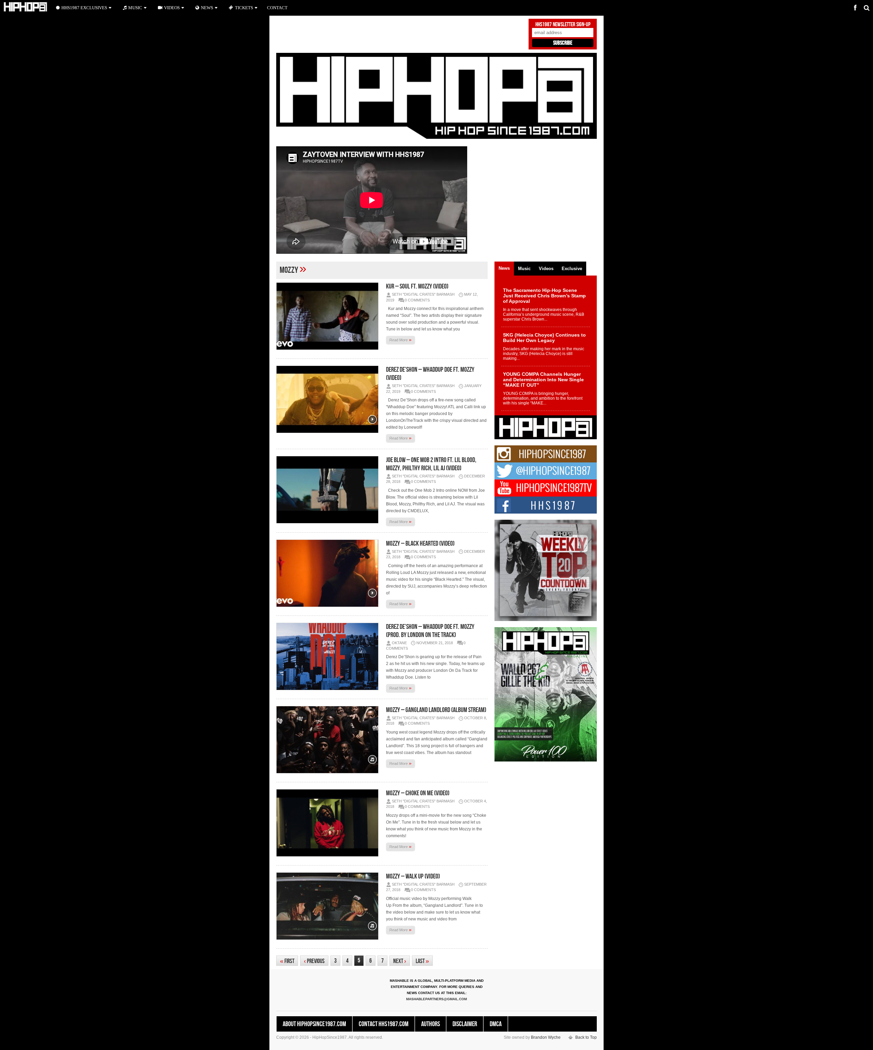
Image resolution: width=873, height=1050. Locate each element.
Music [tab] (524, 268)
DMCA (496, 1024)
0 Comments (417, 300)
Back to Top (586, 1037)
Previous (314, 961)
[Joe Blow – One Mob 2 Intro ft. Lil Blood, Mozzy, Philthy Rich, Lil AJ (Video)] (329, 489)
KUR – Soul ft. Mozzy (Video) (417, 286)
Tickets (244, 7)
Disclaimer (465, 1024)
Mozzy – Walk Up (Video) (413, 876)
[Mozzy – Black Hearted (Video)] (329, 573)
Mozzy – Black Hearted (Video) (420, 543)
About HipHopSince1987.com (314, 1024)
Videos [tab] (546, 268)
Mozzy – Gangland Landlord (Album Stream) (436, 710)
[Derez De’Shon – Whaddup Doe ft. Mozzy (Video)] (329, 399)
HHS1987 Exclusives (84, 7)
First (287, 961)
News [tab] (504, 268)
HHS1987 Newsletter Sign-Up (562, 24)
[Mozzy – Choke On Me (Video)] (329, 823)
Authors (430, 1024)
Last (422, 961)
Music (135, 7)
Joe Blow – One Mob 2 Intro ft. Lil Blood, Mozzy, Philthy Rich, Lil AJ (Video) (431, 464)
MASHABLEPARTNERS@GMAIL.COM (436, 999)
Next (399, 961)
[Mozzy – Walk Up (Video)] (329, 906)
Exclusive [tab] (572, 268)
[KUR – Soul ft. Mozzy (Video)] (329, 316)
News (207, 7)
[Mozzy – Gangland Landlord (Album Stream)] (329, 739)
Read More (400, 339)
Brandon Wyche (546, 1037)
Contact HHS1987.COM (384, 1024)
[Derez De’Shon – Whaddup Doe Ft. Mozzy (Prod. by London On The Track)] (329, 656)
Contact (277, 7)
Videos (172, 7)
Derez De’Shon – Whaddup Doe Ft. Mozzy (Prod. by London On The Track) (430, 631)
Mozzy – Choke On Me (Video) (417, 793)
